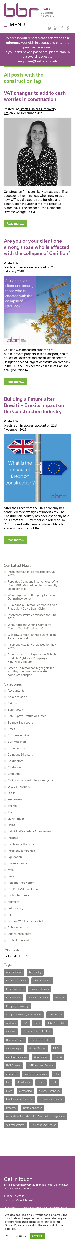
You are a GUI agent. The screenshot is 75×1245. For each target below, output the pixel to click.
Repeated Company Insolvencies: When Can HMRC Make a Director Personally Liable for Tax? (34, 585)
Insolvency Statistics (21, 844)
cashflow (60, 997)
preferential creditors (51, 1099)
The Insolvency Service (44, 1125)
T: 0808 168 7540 (14, 1196)
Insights (13, 837)
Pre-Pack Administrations (24, 889)
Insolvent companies (21, 850)
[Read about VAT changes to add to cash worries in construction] (37, 151)
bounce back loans (16, 980)
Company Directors (20, 754)
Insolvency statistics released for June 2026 (32, 616)
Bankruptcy (15, 709)
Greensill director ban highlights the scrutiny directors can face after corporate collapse (31, 671)
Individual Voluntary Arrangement (30, 831)
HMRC (12, 825)
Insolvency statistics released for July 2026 (32, 573)
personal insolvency (49, 1091)
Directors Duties (14, 1040)
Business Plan (17, 741)
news (11, 876)
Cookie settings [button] (16, 1236)
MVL (11, 869)
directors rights (14, 1048)
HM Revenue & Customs (41, 1065)
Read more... (15, 223)
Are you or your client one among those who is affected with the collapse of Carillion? (37, 247)
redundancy (15, 908)
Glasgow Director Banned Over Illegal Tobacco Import (32, 636)
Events (12, 805)
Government (16, 818)
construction (55, 1014)
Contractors (15, 761)
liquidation (15, 857)
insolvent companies (36, 1074)
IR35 (56, 1074)
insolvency (11, 1074)
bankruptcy (35, 972)
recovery (13, 901)
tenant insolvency (19, 933)
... (38, 212)
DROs (11, 793)
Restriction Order (32, 1108)
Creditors (14, 773)
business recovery (38, 997)
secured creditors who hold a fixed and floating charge (35, 1116)
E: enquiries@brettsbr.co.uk (19, 1200)
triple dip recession (20, 940)
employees (15, 799)
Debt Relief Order (56, 1023)
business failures (40, 989)
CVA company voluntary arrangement (32, 780)
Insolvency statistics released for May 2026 (32, 646)
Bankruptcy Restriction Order (27, 716)
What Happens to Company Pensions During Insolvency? (32, 596)
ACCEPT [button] (37, 1236)
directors (11, 1031)
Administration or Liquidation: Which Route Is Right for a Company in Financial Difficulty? (32, 658)
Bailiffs (12, 703)
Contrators (15, 767)
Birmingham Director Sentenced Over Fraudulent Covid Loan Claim (32, 606)
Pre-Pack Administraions (19, 1099)
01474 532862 (24, 1188)
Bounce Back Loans (20, 722)
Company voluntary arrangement (23, 1014)
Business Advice (18, 735)
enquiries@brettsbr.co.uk (37, 61)
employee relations (16, 1057)
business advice (14, 989)
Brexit (11, 729)
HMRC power (13, 1065)
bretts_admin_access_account (25, 267)
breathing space (42, 980)
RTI (10, 914)
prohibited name (18, 895)
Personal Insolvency (21, 882)
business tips (16, 748)
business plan (13, 997)
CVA (25, 1023)
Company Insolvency (17, 1006)
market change (17, 863)
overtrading (25, 1091)
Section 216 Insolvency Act (25, 921)
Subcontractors (18, 927)
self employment (15, 1125)
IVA (8, 1082)
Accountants (16, 690)
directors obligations (41, 1040)
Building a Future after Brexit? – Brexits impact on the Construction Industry (34, 405)
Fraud (11, 812)
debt (37, 1023)
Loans (41, 1082)
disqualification (37, 1048)
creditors (11, 1023)
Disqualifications (19, 786)
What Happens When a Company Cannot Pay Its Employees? (29, 626)
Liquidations (23, 1082)
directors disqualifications (37, 1031)
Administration (17, 697)
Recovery (11, 1108)
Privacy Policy (10, 1207)
